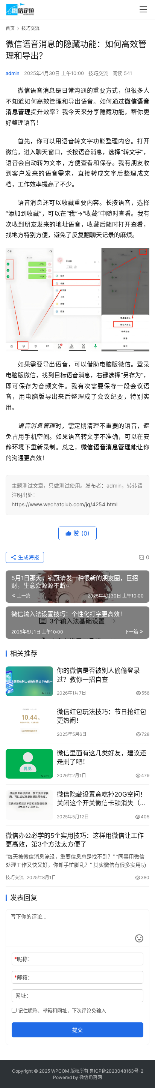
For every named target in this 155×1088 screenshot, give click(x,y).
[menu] (143, 9)
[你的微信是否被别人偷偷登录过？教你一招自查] (29, 681)
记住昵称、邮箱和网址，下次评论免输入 (61, 1010)
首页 (10, 28)
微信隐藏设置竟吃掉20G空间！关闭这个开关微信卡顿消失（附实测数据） (101, 799)
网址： (23, 995)
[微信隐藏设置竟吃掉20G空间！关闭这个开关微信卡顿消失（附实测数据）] (29, 805)
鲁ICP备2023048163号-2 (116, 1071)
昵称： (23, 959)
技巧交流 (98, 73)
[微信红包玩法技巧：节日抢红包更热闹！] (29, 722)
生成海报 (28, 557)
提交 (77, 1029)
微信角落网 (90, 1077)
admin (13, 73)
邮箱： (23, 977)
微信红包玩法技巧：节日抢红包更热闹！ (101, 716)
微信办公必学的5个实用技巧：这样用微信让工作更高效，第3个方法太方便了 (75, 840)
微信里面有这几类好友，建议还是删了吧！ (101, 757)
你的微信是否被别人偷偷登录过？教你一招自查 (98, 675)
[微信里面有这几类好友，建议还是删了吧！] (29, 764)
